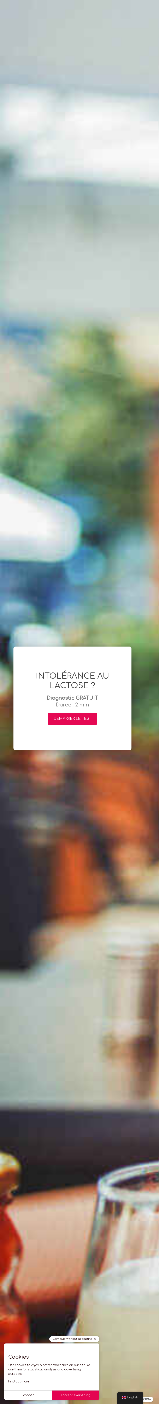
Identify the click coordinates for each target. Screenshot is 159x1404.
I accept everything (75, 1395)
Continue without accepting (73, 1338)
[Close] (153, 59)
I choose (28, 1395)
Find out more (18, 1381)
